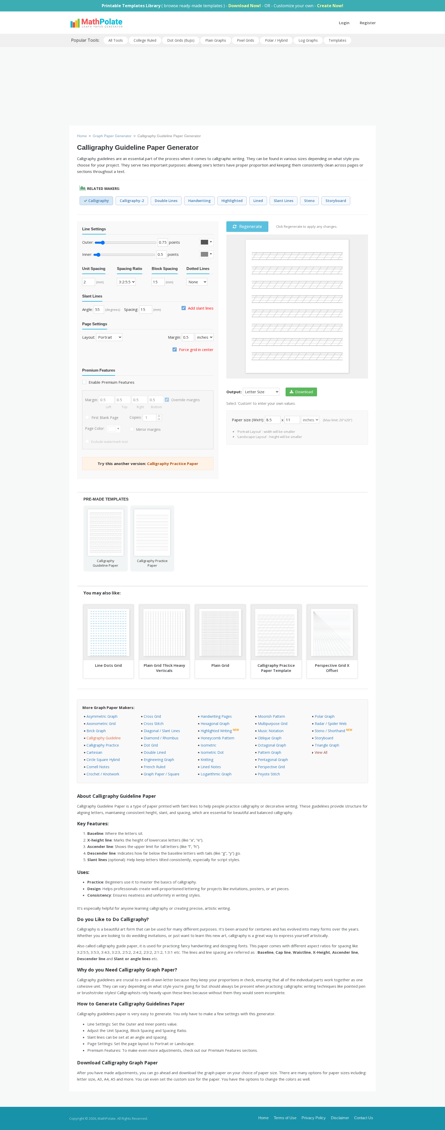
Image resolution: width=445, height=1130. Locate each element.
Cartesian (94, 752)
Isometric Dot (212, 752)
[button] (159, 416)
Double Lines (166, 200)
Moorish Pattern (271, 716)
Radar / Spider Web (331, 723)
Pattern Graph (269, 752)
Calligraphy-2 (132, 200)
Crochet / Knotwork (103, 774)
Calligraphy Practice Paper (172, 463)
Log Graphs (308, 40)
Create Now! (330, 5)
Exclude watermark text (109, 441)
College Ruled (145, 40)
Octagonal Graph (272, 745)
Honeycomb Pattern (217, 737)
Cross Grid (152, 716)
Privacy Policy (314, 1118)
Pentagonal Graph (273, 759)
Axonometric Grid (101, 723)
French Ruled (154, 766)
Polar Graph (325, 716)
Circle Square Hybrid (103, 759)
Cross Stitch (154, 723)
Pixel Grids (245, 40)
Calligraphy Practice (103, 745)
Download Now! (244, 5)
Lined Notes (211, 766)
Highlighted (232, 200)
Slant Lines (283, 200)
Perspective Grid (271, 766)
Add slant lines (200, 308)
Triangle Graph (327, 745)
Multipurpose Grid (272, 723)
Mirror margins (148, 429)
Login (344, 22)
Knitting (207, 759)
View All (321, 752)
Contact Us (363, 1118)
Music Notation (271, 730)
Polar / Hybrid (276, 40)
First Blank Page (104, 417)
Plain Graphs (215, 40)
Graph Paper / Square (161, 774)
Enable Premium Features (111, 382)
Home (263, 1118)
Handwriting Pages (216, 716)
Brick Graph (96, 730)
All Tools (115, 40)
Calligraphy (98, 200)
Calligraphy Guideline (104, 737)
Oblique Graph (269, 737)
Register (368, 22)
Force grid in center (195, 349)
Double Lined (155, 752)
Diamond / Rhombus (161, 737)
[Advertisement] (222, 87)
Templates (337, 40)
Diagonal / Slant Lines (162, 730)
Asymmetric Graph (102, 716)
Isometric (208, 745)
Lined (258, 200)
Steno (309, 200)
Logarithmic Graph (216, 774)
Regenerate (250, 226)
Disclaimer (340, 1118)
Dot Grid (151, 745)
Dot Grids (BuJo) (180, 40)
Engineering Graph (159, 759)
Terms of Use (285, 1118)
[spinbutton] (149, 417)
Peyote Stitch (269, 774)
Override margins (185, 399)
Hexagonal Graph (215, 723)
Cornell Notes (98, 766)
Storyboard (336, 200)
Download (304, 391)
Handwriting (199, 200)
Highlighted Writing (216, 730)
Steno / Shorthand (330, 730)
